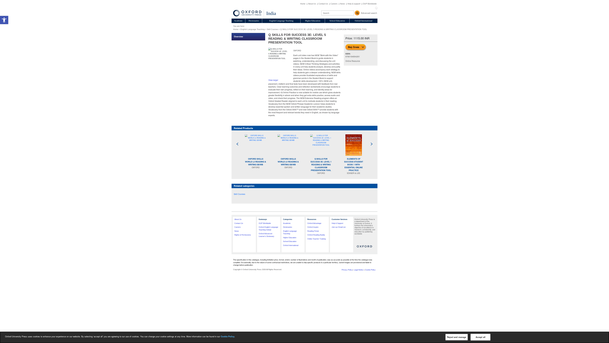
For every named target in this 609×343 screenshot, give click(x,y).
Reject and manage (456, 337)
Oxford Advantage (314, 223)
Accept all (480, 337)
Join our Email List (339, 227)
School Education (337, 21)
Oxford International (363, 21)
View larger (273, 80)
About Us (312, 4)
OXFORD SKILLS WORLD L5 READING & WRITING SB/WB (288, 161)
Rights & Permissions (242, 235)
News (342, 4)
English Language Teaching (281, 21)
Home (302, 4)
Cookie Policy (370, 269)
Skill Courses (272, 29)
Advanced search (369, 12)
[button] (4, 20)
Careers (334, 4)
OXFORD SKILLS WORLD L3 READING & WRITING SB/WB (255, 161)
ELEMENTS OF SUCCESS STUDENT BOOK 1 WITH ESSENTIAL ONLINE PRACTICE (353, 164)
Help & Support (337, 223)
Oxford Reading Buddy (316, 235)
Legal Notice (358, 269)
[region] (304, 337)
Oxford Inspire (312, 227)
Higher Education (312, 21)
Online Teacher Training (316, 239)
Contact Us (323, 4)
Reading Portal (313, 231)
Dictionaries (254, 21)
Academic (238, 21)
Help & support (353, 4)
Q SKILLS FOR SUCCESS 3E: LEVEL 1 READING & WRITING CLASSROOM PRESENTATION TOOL (321, 164)
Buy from (353, 47)
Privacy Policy (347, 269)
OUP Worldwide (370, 4)
